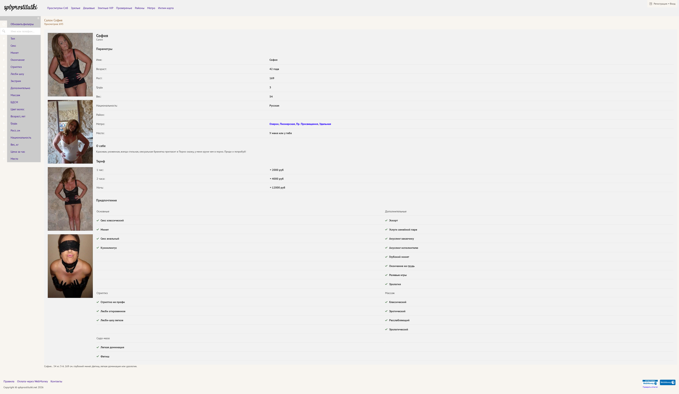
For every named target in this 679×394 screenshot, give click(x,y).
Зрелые (75, 8)
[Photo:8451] (70, 132)
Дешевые (89, 8)
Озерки (274, 124)
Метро (151, 8)
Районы (139, 8)
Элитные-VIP (105, 8)
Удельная (325, 124)
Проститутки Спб (57, 8)
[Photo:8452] (70, 199)
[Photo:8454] (70, 64)
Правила (9, 381)
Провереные (124, 8)
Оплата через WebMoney (32, 381)
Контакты (56, 381)
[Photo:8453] (70, 266)
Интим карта (166, 8)
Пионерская (287, 124)
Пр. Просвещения (307, 124)
